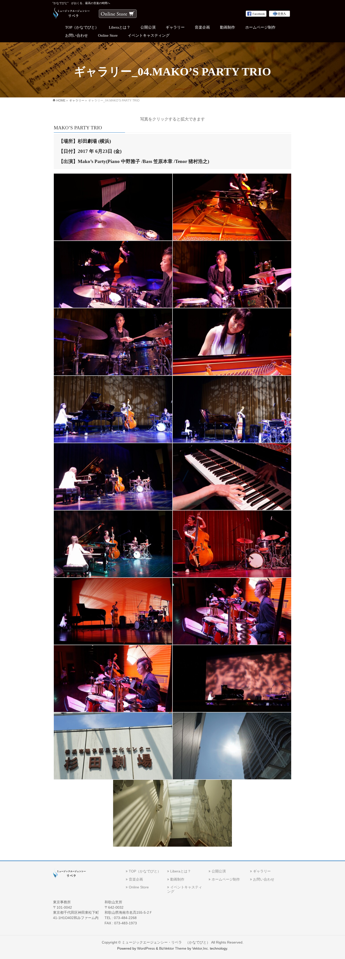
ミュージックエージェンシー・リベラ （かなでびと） (166, 942)
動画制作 (177, 879)
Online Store (139, 887)
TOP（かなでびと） (145, 871)
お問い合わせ (263, 879)
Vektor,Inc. (200, 948)
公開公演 (219, 871)
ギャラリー (262, 871)
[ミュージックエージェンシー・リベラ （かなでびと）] (72, 14)
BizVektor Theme (172, 948)
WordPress (146, 948)
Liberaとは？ (180, 871)
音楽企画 (136, 879)
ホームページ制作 (226, 879)
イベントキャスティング (184, 889)
